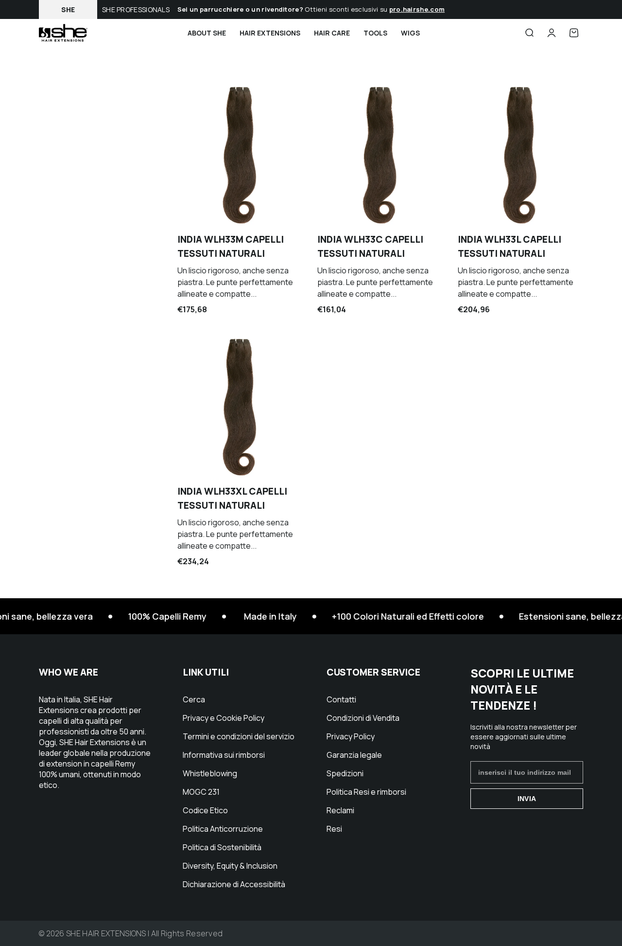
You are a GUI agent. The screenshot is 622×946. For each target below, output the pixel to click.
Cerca (194, 699)
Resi (334, 828)
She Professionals (136, 9)
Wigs (410, 32)
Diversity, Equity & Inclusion (230, 865)
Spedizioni (345, 773)
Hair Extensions (270, 32)
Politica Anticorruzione (223, 828)
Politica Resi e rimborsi (366, 791)
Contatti (341, 699)
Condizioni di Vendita (363, 718)
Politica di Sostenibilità (222, 847)
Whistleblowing (210, 773)
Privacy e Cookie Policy (223, 718)
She (68, 9)
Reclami (340, 810)
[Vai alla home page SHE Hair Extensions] (63, 33)
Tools (375, 32)
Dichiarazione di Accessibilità (234, 884)
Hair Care (332, 32)
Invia (527, 799)
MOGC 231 (201, 791)
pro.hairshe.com (417, 9)
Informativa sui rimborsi (224, 755)
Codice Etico (205, 810)
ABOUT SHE (207, 32)
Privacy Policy (351, 736)
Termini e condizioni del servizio (238, 736)
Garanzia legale (354, 755)
